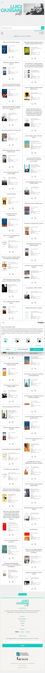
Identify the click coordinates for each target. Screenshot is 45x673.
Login (22, 625)
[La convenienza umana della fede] (4, 456)
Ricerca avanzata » (22, 618)
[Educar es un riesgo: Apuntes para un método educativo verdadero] (27, 559)
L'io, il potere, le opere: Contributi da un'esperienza (33, 374)
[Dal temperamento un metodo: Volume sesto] (4, 159)
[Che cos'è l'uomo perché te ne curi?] (27, 447)
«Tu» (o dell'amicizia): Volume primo (11, 302)
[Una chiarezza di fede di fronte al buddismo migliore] (27, 404)
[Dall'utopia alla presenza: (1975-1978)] (27, 516)
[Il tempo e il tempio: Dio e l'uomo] (27, 230)
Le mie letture (34, 529)
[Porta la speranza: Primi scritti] (4, 414)
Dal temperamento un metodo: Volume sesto (11, 151)
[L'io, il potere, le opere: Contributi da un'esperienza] (27, 382)
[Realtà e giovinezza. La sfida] (26, 315)
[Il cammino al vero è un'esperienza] (4, 222)
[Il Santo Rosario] (4, 200)
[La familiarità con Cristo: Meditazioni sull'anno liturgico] (27, 470)
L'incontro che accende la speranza (11, 541)
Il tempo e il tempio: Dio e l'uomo (33, 223)
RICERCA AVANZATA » (39, 30)
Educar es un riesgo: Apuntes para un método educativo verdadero (33, 550)
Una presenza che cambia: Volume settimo (11, 364)
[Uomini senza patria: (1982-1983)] (27, 581)
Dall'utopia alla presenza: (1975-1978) (33, 508)
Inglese (22, 631)
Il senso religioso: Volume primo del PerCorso (34, 88)
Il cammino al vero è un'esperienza (11, 214)
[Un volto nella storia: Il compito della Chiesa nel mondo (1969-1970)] (4, 116)
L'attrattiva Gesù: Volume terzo (34, 203)
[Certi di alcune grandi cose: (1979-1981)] (4, 180)
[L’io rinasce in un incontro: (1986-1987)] (4, 393)
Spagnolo (28, 631)
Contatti (22, 623)
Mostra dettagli (38, 345)
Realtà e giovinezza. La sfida (34, 308)
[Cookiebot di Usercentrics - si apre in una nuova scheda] (38, 323)
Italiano (17, 631)
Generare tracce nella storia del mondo (34, 266)
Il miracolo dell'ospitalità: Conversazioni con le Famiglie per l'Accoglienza (11, 564)
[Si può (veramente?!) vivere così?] (4, 137)
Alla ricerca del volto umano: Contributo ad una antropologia (11, 489)
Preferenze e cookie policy (22, 667)
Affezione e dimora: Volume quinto (11, 63)
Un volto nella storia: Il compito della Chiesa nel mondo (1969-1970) (11, 108)
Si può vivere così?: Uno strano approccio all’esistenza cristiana (11, 85)
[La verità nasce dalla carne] (4, 476)
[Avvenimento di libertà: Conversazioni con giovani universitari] (27, 168)
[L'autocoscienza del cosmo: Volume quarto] (27, 252)
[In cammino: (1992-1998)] (27, 294)
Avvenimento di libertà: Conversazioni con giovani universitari (33, 159)
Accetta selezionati (22, 349)
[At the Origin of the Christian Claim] (27, 144)
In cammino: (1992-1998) (33, 288)
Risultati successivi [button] (22, 594)
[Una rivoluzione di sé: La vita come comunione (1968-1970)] (4, 288)
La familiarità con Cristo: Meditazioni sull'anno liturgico (34, 462)
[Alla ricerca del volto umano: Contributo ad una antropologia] (4, 497)
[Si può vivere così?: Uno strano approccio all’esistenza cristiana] (4, 93)
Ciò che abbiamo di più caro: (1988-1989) (34, 182)
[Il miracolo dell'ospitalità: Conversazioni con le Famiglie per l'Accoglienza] (4, 573)
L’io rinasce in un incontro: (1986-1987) (11, 385)
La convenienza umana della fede (11, 449)
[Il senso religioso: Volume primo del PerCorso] (27, 96)
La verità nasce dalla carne (11, 469)
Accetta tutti (36, 349)
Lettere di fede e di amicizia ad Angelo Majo (34, 484)
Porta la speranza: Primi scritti (11, 407)
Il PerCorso (22, 621)
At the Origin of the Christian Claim (33, 136)
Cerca (42, 28)
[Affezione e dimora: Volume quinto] (4, 71)
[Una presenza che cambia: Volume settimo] (4, 372)
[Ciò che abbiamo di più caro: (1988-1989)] (27, 190)
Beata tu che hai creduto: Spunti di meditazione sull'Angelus (11, 257)
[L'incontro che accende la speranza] (4, 548)
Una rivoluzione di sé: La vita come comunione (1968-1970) (11, 280)
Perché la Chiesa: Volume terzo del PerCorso (34, 417)
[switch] (17, 341)
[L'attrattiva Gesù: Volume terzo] (27, 210)
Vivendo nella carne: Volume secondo (11, 428)
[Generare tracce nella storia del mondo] (27, 274)
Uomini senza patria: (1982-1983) (34, 573)
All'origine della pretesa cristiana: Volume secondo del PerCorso (33, 43)
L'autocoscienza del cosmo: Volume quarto (33, 244)
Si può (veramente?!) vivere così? (11, 130)
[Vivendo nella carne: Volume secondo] (4, 436)
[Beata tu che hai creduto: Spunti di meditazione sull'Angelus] (4, 266)
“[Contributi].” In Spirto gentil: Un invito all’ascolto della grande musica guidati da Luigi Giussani (33, 65)
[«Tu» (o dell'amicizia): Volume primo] (4, 310)
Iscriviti (22, 645)
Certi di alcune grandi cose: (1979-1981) (11, 173)
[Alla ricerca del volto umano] (4, 49)
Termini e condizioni (22, 665)
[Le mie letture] (27, 536)
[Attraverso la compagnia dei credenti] (4, 244)
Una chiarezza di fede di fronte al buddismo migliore (33, 396)
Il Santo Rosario (11, 194)
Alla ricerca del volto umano (11, 42)
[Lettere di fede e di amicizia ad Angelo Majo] (27, 492)
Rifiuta (8, 349)
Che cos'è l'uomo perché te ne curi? (33, 439)
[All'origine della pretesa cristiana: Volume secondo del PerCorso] (27, 50)
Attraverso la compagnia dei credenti (11, 236)
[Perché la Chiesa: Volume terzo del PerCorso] (27, 425)
